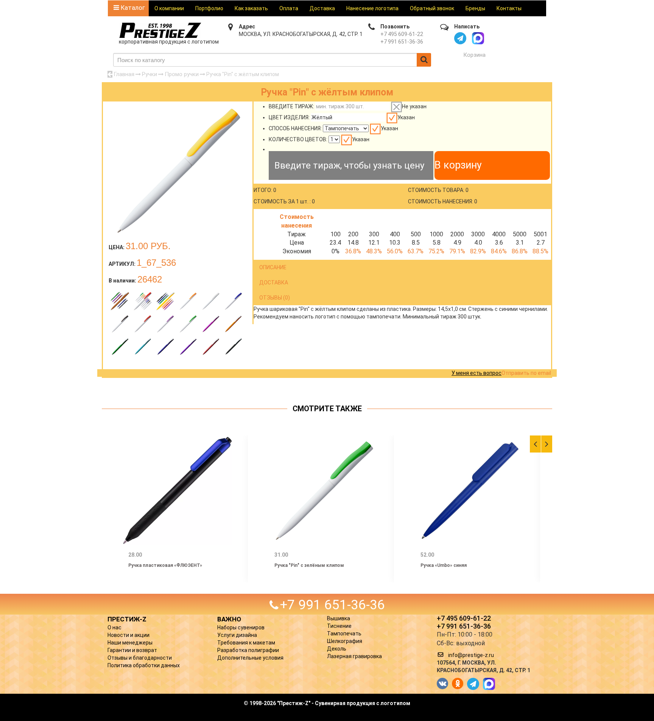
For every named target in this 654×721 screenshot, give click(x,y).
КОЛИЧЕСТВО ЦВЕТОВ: (298, 139)
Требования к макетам (246, 643)
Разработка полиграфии (248, 650)
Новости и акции (128, 635)
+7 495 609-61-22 (401, 34)
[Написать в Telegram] (460, 38)
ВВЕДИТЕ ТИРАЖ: (291, 106)
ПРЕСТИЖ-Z (126, 619)
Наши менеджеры (130, 643)
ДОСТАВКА (273, 282)
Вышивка (338, 618)
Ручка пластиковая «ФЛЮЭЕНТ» (165, 565)
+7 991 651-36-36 (401, 42)
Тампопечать (344, 633)
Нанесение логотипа (372, 8)
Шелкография (344, 641)
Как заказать (251, 8)
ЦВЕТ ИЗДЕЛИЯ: (289, 117)
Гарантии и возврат (132, 650)
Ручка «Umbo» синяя (443, 565)
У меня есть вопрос (476, 373)
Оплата (288, 8)
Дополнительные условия (250, 658)
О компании (169, 8)
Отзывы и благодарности (139, 658)
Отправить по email (526, 373)
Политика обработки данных (143, 665)
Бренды (475, 8)
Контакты (509, 8)
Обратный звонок (432, 8)
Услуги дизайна (237, 635)
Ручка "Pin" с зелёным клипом (309, 565)
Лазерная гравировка (354, 656)
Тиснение (339, 626)
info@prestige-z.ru (471, 655)
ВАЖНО (229, 619)
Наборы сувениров (241, 627)
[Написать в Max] (478, 38)
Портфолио (209, 8)
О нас (114, 627)
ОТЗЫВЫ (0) (274, 298)
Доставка (322, 8)
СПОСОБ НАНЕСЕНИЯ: (295, 128)
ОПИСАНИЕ (273, 267)
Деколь (336, 649)
